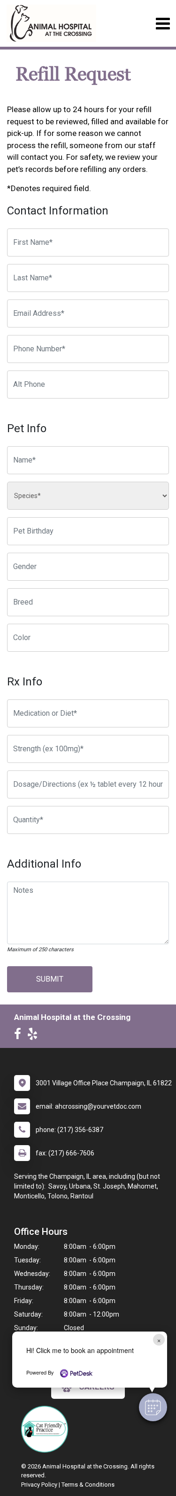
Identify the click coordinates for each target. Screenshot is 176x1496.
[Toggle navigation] (162, 23)
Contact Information (57, 210)
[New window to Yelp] (34, 1036)
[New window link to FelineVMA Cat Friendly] (47, 1429)
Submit (49, 979)
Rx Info (24, 681)
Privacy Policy (39, 1484)
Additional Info (44, 863)
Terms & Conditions (88, 1484)
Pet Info (26, 428)
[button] (153, 1407)
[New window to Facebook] (20, 1036)
